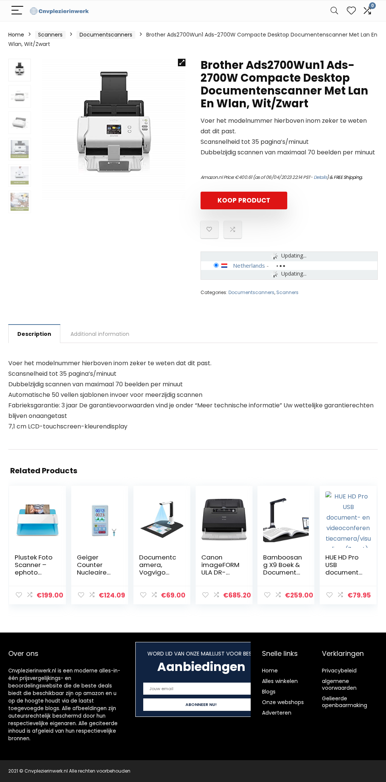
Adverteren (276, 712)
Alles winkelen (280, 681)
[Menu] (17, 11)
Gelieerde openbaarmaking (344, 702)
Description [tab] (34, 334)
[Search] (334, 11)
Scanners (50, 34)
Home (16, 34)
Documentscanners (106, 34)
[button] (181, 62)
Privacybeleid (339, 670)
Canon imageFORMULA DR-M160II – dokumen (220, 572)
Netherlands (249, 265)
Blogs (269, 691)
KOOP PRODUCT (244, 200)
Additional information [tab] (99, 334)
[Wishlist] (351, 10)
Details (320, 177)
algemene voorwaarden (339, 684)
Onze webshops (283, 702)
